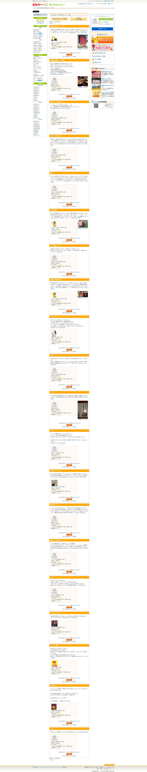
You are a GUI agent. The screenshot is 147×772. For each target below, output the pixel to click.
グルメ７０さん (55, 42)
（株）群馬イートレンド (108, 768)
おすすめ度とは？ (40, 23)
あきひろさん (54, 155)
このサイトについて (46, 767)
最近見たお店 (83, 3)
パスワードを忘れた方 (105, 24)
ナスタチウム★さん (56, 227)
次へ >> (53, 23)
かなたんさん (54, 192)
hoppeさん (53, 710)
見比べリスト (92, 3)
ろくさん (53, 594)
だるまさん (53, 337)
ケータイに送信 (109, 107)
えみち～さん (54, 452)
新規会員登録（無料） (109, 1)
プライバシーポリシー (57, 767)
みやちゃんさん (55, 486)
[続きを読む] (84, 32)
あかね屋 (40, 7)
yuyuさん (53, 741)
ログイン (101, 1)
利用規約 (65, 767)
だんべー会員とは (104, 22)
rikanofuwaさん (55, 118)
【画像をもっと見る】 (83, 49)
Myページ (112, 3)
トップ (35, 7)
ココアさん (53, 559)
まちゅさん (53, 627)
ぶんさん (53, 667)
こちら (104, 767)
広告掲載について (37, 767)
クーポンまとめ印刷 (102, 3)
